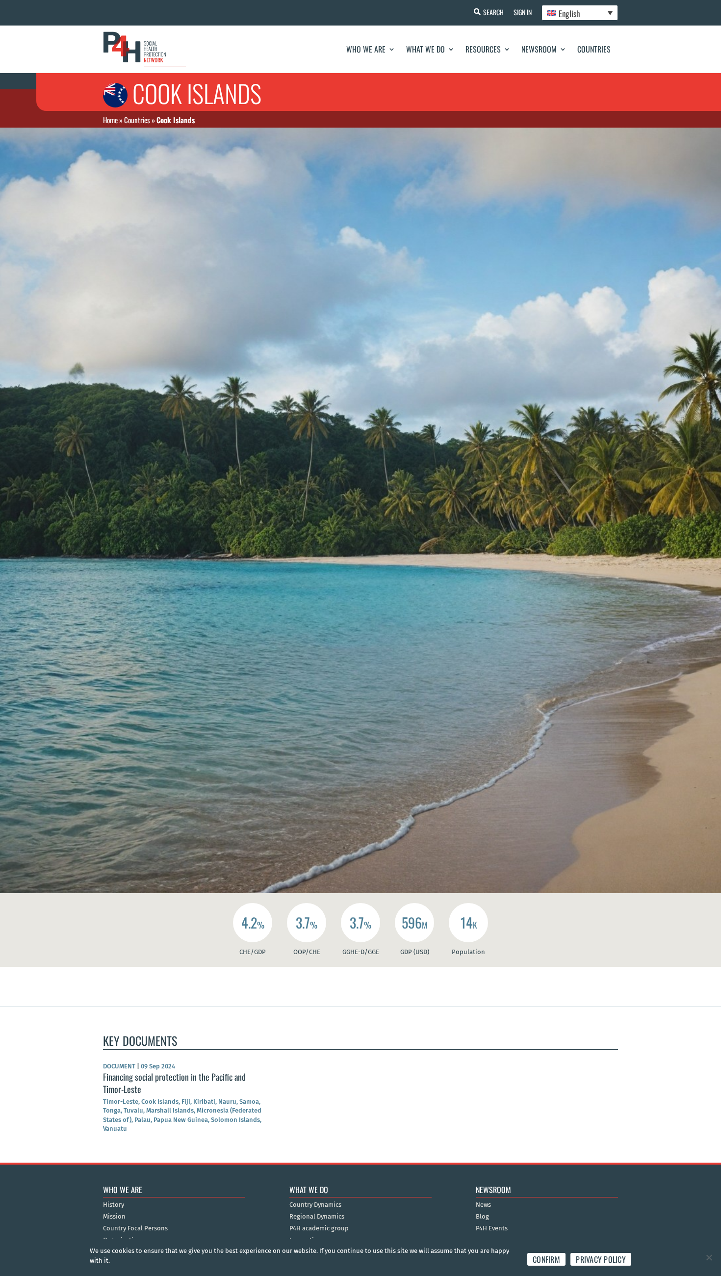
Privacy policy (601, 1259)
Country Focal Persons (135, 1228)
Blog (482, 1216)
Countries (594, 49)
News (483, 1204)
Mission (114, 1216)
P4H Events (492, 1228)
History (113, 1204)
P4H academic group (319, 1228)
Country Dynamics (315, 1204)
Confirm (546, 1259)
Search (493, 12)
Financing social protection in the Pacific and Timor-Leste (174, 1082)
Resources (483, 49)
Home (110, 119)
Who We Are (366, 49)
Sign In (523, 12)
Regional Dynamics (316, 1216)
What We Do (425, 49)
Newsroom (539, 49)
